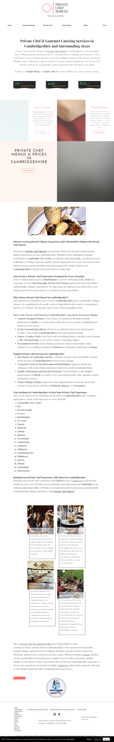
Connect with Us (50, 72)
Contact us (77, 480)
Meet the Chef (18, 709)
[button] (104, 25)
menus (86, 654)
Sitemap (16, 721)
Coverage (16, 727)
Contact (16, 718)
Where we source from (17, 729)
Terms (16, 725)
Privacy (16, 720)
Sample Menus (33, 72)
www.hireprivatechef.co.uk (37, 709)
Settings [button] (89, 739)
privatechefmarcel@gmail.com (62, 709)
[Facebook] (59, 714)
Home (16, 707)
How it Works (18, 716)
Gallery (16, 713)
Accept (106, 739)
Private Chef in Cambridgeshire (36, 643)
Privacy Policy (70, 739)
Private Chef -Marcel (56, 51)
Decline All (97, 739)
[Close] (112, 739)
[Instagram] (54, 714)
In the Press (17, 714)
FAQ (15, 723)
